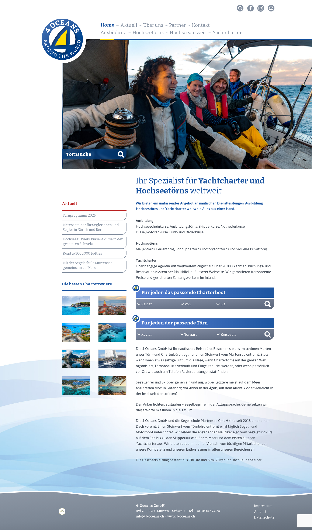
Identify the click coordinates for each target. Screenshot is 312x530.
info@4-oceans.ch (150, 516)
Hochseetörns (148, 32)
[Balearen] (112, 385)
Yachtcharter (227, 32)
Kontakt (201, 25)
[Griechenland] (76, 305)
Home (107, 25)
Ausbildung (113, 32)
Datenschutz (264, 517)
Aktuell (128, 25)
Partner (177, 25)
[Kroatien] (76, 332)
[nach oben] (62, 511)
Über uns (153, 25)
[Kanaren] (112, 359)
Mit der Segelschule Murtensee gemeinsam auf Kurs (87, 265)
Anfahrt (260, 512)
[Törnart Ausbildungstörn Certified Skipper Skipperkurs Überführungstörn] (198, 334)
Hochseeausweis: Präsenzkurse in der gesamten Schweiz (93, 241)
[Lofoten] (76, 359)
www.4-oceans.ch (181, 516)
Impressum (263, 506)
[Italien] (112, 332)
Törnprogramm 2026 (79, 215)
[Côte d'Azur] (112, 305)
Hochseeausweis (188, 32)
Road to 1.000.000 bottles (82, 253)
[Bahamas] (76, 385)
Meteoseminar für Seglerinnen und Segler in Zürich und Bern (91, 227)
